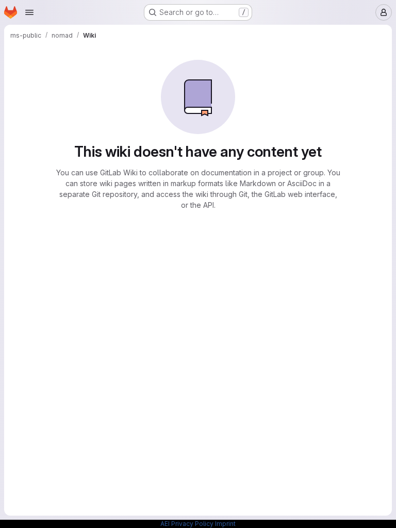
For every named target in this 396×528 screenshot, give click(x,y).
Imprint (225, 523)
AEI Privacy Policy (186, 523)
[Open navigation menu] (29, 12)
